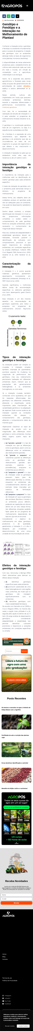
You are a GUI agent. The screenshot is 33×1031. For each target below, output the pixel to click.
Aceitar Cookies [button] (23, 1026)
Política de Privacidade (9, 980)
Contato (5, 959)
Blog (3, 956)
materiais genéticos (9, 107)
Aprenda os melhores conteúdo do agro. (16, 937)
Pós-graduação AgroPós (12, 925)
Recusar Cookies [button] (9, 1026)
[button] (27, 5)
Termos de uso (7, 978)
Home (4, 954)
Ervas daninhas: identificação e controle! (15, 763)
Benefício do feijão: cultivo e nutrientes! (14, 788)
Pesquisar (24, 651)
